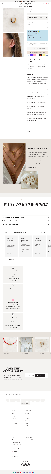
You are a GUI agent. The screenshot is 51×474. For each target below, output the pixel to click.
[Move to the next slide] (45, 233)
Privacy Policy (29, 437)
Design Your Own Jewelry (18, 416)
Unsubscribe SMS (29, 439)
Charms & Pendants (25, 403)
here (32, 102)
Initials (18, 400)
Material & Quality (16, 442)
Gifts (33, 400)
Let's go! (39, 375)
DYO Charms (44, 92)
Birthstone (13, 400)
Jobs (27, 423)
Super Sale (18, 1)
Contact (14, 435)
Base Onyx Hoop (28, 6)
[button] (46, 4)
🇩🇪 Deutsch (14, 454)
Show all (44, 335)
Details (28, 131)
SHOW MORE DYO (32, 167)
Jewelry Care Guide (16, 444)
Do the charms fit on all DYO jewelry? (11, 220)
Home (20, 6)
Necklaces (14, 420)
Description (30, 74)
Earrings (14, 418)
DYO (8, 400)
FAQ (13, 437)
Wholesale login (29, 420)
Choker (42, 400)
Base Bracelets (35, 92)
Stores (27, 425)
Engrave (37, 400)
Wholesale (28, 418)
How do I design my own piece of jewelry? (13, 217)
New (13, 413)
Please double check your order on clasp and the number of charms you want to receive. (38, 44)
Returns (14, 439)
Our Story (28, 413)
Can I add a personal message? (10, 224)
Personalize (24, 400)
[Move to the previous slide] (41, 233)
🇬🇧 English (14, 451)
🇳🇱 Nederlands (15, 456)
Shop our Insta (29, 416)
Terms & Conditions (30, 435)
